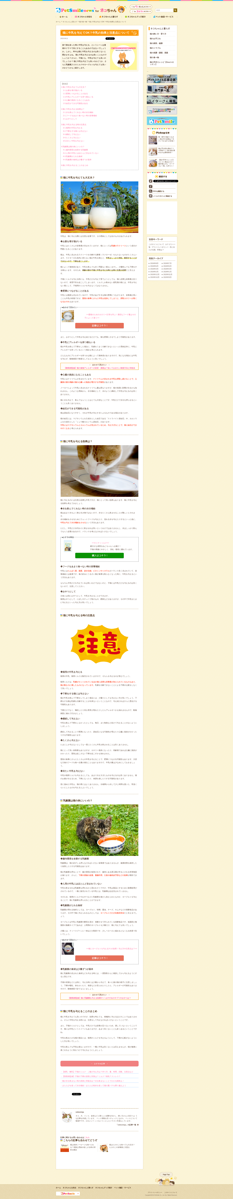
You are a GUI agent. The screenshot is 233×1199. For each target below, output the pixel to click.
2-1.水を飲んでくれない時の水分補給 (78, 112)
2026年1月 (167, 272)
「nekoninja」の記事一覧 (126, 1125)
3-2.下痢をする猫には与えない (75, 131)
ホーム (58, 22)
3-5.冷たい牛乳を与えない (73, 141)
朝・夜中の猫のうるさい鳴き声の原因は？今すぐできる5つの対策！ (166, 139)
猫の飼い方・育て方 (158, 34)
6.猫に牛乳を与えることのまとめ (74, 165)
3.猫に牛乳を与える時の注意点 (73, 124)
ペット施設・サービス (122, 1188)
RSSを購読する (158, 191)
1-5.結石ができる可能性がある (75, 103)
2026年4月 (154, 269)
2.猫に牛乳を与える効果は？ (72, 109)
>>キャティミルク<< (99, 543)
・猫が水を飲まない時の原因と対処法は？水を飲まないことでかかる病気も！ (92, 1081)
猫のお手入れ (155, 38)
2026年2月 (154, 272)
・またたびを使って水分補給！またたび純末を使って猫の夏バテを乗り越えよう (93, 1085)
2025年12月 (154, 274)
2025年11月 (167, 274)
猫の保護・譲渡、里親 (159, 53)
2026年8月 (154, 263)
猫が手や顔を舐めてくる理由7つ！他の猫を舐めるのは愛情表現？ (166, 150)
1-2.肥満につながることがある (75, 94)
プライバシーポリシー (160, 247)
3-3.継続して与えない (72, 134)
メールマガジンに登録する (162, 196)
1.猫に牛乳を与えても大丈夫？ (73, 87)
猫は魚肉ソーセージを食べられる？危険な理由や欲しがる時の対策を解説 (83, 1147)
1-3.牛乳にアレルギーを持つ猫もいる (78, 97)
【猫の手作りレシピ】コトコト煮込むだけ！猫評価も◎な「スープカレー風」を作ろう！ (166, 163)
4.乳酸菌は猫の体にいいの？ (72, 146)
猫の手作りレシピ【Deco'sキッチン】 (162, 63)
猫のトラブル (155, 48)
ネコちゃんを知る (69, 1188)
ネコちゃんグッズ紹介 (103, 1188)
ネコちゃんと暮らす (70, 22)
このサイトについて (156, 244)
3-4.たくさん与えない (72, 138)
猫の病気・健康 (156, 43)
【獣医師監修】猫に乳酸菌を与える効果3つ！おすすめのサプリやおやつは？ (99, 998)
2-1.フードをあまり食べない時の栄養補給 (80, 116)
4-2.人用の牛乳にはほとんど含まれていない (81, 153)
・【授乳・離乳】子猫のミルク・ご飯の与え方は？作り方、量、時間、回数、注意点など (96, 1072)
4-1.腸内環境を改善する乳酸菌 (75, 150)
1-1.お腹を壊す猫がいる (72, 90)
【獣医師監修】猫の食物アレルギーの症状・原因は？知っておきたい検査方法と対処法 (99, 368)
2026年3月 (167, 269)
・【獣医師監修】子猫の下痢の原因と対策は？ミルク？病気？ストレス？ (90, 1076)
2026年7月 (167, 263)
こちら (87, 1137)
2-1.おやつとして (70, 119)
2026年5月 (167, 266)
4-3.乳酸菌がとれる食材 (72, 156)
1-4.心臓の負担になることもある (76, 100)
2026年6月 (154, 266)
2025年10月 (154, 277)
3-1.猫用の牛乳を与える (72, 128)
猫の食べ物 (83, 22)
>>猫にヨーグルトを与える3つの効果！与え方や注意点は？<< (110, 949)
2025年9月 (167, 277)
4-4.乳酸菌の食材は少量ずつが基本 (77, 160)
